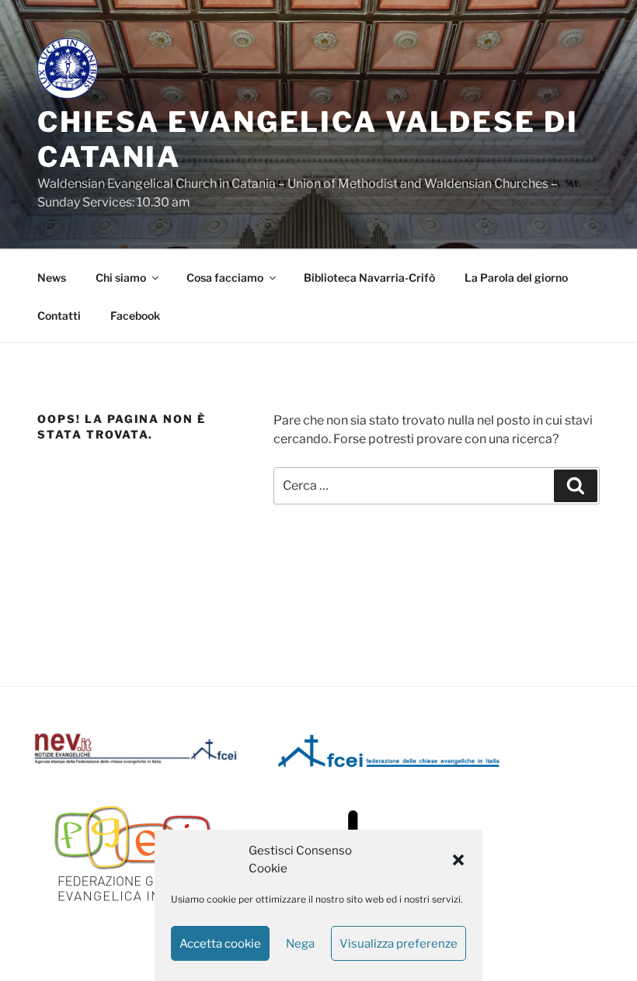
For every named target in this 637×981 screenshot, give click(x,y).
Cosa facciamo (224, 277)
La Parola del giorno (516, 277)
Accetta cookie (220, 944)
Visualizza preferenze (398, 944)
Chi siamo (121, 277)
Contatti (59, 315)
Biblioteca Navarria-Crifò (369, 277)
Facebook (135, 315)
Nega (300, 944)
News (51, 277)
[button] (458, 860)
